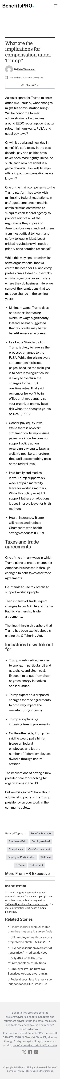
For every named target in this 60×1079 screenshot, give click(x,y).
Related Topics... (15, 833)
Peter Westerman (26, 69)
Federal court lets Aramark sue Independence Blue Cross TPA (30, 982)
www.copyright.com (41, 896)
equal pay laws (15, 134)
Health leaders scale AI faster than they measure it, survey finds (30, 929)
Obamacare (17, 528)
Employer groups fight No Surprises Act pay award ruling (28, 971)
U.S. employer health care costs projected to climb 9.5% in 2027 (30, 940)
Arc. (24, 1067)
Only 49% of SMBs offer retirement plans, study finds (27, 961)
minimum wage (24, 128)
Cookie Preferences (42, 1071)
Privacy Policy (23, 1071)
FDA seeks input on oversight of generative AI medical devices (30, 950)
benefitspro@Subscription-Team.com (35, 1045)
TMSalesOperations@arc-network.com (26, 904)
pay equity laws (35, 448)
